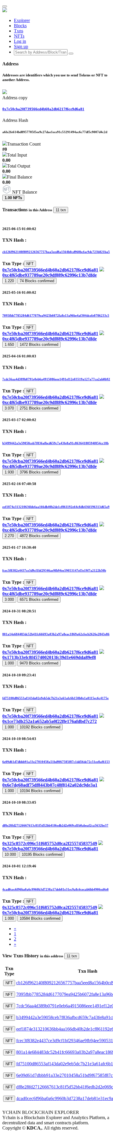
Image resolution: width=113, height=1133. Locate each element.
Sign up (21, 46)
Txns (18, 30)
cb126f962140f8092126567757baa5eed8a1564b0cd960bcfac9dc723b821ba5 (56, 252)
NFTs (19, 36)
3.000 (9, 599)
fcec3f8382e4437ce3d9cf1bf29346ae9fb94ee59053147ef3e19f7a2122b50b (54, 570)
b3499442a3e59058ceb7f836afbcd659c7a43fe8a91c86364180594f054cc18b (55, 443)
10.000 (10, 854)
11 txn (61, 210)
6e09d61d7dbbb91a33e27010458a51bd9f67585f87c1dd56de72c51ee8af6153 (56, 761)
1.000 (9, 663)
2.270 (9, 536)
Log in (20, 41)
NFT (30, 264)
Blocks (20, 25)
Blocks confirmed (37, 281)
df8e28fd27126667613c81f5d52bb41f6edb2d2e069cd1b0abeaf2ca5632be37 (55, 825)
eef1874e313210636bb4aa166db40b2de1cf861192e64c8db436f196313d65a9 (56, 506)
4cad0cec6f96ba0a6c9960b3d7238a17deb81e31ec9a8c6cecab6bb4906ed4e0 (55, 889)
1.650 (9, 344)
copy (23, 97)
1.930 (9, 472)
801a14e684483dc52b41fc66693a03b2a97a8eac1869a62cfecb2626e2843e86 (56, 634)
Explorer (22, 20)
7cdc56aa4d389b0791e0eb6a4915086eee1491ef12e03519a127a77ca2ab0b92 (56, 379)
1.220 (9, 281)
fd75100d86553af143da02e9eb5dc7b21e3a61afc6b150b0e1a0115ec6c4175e (55, 698)
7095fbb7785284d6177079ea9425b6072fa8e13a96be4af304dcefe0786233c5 (55, 315)
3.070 (9, 408)
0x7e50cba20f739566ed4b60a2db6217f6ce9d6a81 (43, 109)
